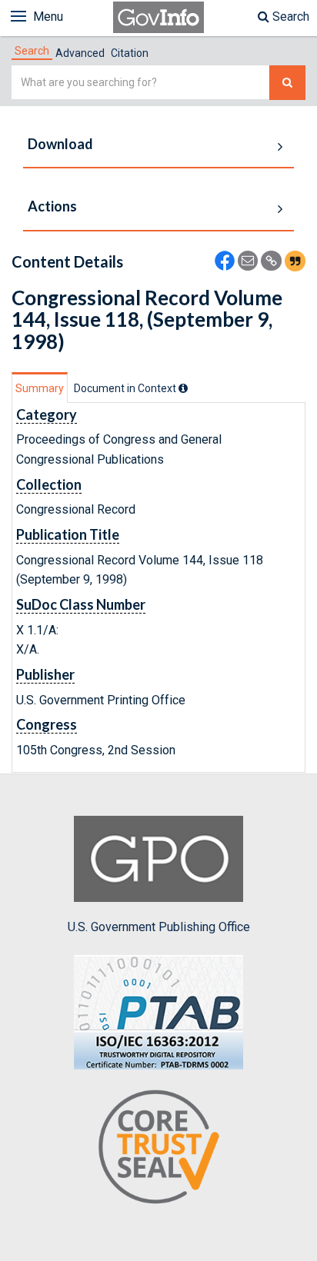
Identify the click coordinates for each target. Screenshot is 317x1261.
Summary (39, 388)
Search (289, 16)
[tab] (32, 50)
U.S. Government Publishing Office (159, 927)
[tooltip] (183, 388)
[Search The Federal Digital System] (287, 82)
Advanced (80, 53)
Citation (129, 53)
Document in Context (126, 388)
